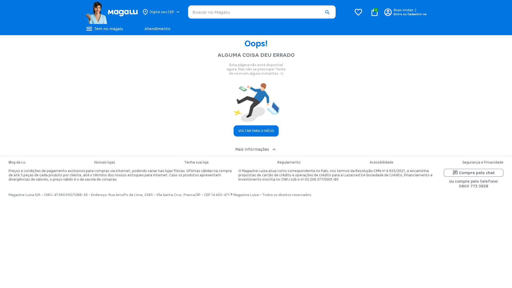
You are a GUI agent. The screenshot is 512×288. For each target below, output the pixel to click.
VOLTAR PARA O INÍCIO (256, 131)
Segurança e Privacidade (482, 162)
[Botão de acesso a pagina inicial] (111, 12)
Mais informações (252, 149)
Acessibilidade (381, 162)
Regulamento (289, 162)
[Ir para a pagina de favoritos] (358, 12)
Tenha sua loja (196, 162)
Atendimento (157, 29)
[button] (327, 12)
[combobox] (262, 12)
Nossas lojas (104, 162)
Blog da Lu (17, 162)
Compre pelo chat (477, 173)
